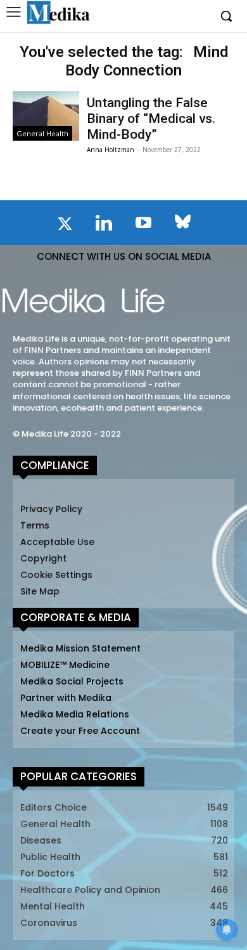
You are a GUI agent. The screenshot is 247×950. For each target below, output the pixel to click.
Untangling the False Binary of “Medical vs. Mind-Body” (151, 118)
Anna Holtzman (110, 149)
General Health (42, 133)
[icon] (64, 226)
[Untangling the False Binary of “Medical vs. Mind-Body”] (46, 116)
